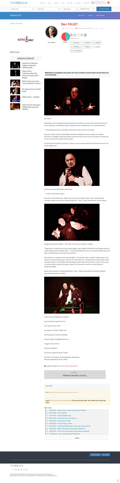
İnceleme (86, 3)
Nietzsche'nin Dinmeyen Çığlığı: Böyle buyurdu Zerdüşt (31, 107)
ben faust (62, 366)
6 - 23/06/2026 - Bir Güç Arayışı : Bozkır (59, 423)
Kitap (63, 3)
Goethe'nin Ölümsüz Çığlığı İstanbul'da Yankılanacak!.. (30, 65)
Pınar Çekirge (51, 42)
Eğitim (56, 3)
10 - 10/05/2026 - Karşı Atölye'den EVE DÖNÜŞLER (63, 434)
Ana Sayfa (81, 15)
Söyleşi (70, 3)
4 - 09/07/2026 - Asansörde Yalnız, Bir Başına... (62, 418)
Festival (42, 3)
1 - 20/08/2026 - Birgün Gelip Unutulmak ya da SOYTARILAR (66, 410)
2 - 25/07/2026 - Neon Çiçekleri (57, 413)
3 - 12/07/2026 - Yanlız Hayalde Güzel (59, 415)
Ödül (50, 3)
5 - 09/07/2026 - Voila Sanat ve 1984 (58, 421)
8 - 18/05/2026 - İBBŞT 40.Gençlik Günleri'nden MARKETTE (66, 429)
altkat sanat (73, 366)
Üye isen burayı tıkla (79, 400)
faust (67, 366)
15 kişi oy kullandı (74, 38)
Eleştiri (78, 3)
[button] (108, 2)
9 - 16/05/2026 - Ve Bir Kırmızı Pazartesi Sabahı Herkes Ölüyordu (68, 431)
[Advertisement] (77, 61)
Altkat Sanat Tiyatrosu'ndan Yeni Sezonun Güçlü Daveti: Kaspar (30, 74)
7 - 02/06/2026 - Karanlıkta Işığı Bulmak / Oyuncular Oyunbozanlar (68, 426)
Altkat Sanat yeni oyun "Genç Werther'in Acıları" (31, 82)
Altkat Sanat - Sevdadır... (31, 97)
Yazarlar (90, 15)
